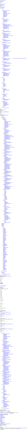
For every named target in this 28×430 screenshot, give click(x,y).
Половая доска (6, 144)
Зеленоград (4, 239)
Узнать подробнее (18, 428)
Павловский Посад (5, 254)
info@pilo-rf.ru (3, 276)
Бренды (1, 420)
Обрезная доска (7, 163)
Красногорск (4, 244)
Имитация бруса (7, 134)
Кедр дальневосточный (3, 285)
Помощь (1, 418)
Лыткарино (4, 248)
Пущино (4, 257)
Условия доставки (2, 417)
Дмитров (4, 234)
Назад (4, 118)
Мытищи (4, 251)
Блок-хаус (6, 129)
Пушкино (4, 256)
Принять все (2, 429)
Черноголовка (5, 265)
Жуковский (4, 237)
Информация (2, 415)
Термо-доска (6, 215)
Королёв (4, 243)
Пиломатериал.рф (4, 424)
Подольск (4, 255)
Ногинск (4, 252)
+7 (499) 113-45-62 (2, 6)
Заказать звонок (2, 115)
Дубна (4, 236)
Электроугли (4, 269)
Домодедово (4, 235)
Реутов (4, 258)
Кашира (4, 241)
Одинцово (4, 253)
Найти (1, 427)
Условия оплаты (2, 416)
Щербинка (4, 268)
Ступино (4, 262)
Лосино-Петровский (5, 247)
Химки (4, 264)
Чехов (4, 266)
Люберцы (4, 249)
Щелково (4, 267)
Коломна (4, 242)
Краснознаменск (5, 245)
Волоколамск (4, 231)
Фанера (6, 201)
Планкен (6, 141)
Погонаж (6, 196)
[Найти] (0, 3)
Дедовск (4, 233)
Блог (0, 419)
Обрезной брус (6, 170)
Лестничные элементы (7, 207)
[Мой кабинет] (0, 112)
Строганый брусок (7, 174)
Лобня (4, 246)
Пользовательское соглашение (4, 414)
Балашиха (4, 229)
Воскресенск (4, 232)
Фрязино (4, 263)
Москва (4, 250)
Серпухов (4, 260)
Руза (3, 259)
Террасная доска (7, 154)
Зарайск (4, 238)
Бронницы (4, 230)
